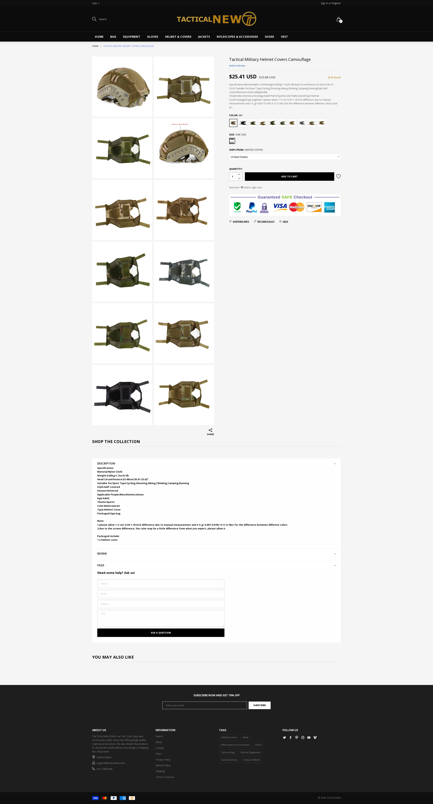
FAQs (159, 753)
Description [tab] (106, 463)
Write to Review (237, 65)
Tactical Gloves (229, 759)
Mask (245, 737)
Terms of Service (165, 777)
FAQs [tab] (100, 565)
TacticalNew (334, 797)
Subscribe (259, 705)
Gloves (152, 37)
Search (159, 736)
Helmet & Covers (178, 37)
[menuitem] (99, 37)
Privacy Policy (163, 759)
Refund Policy (163, 765)
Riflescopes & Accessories (237, 37)
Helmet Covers (229, 737)
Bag (113, 37)
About (159, 742)
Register (336, 3)
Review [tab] (102, 553)
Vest (284, 37)
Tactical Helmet (251, 759)
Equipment (131, 37)
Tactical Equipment (250, 752)
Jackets (204, 37)
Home (99, 37)
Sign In (324, 3)
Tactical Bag (227, 752)
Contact (160, 748)
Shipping (160, 771)
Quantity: (235, 168)
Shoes (269, 37)
